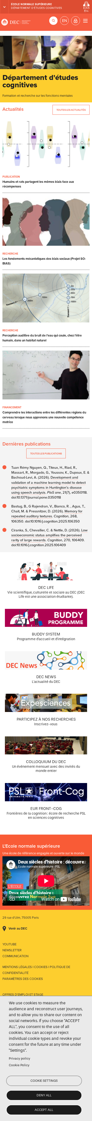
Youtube (9, 944)
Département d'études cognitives (36, 8)
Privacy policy (19, 1058)
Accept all (44, 1110)
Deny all (44, 1095)
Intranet (75, 20)
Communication (15, 956)
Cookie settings (44, 1081)
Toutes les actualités (71, 110)
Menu (85, 20)
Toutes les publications (46, 453)
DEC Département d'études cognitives (16, 22)
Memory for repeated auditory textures (46, 513)
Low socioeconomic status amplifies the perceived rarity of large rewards (49, 535)
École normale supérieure (31, 4)
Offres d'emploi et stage (22, 995)
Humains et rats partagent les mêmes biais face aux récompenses (38, 184)
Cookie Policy (19, 1065)
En (64, 20)
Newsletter (12, 950)
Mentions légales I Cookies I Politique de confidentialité (36, 970)
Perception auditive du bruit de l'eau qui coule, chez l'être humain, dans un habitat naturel (42, 338)
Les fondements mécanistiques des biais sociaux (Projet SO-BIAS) (44, 261)
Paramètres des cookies (22, 979)
